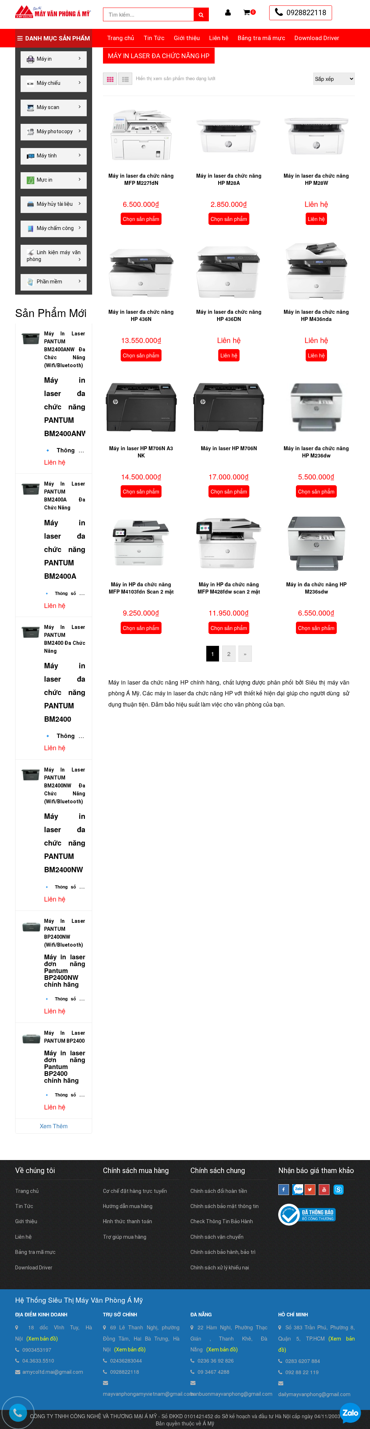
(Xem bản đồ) (42, 1339)
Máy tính (47, 155)
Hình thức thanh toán (127, 1221)
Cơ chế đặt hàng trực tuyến (135, 1191)
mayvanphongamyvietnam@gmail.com (148, 1394)
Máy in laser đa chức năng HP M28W (316, 179)
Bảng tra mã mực (261, 38)
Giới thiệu (187, 38)
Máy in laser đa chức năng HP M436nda (316, 315)
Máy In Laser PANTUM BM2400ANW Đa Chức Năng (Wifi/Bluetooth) (64, 349)
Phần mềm (49, 282)
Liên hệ (218, 38)
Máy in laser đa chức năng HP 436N (141, 315)
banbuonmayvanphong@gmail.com (231, 1394)
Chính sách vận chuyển (217, 1237)
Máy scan (48, 107)
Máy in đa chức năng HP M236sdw (316, 588)
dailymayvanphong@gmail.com (314, 1394)
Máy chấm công (55, 228)
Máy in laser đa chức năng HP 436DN (229, 315)
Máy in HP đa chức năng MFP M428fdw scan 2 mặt (229, 588)
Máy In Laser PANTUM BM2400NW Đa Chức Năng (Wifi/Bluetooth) (64, 785)
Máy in (44, 59)
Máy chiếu (48, 83)
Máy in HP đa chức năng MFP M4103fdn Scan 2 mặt (141, 588)
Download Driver (316, 38)
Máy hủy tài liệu (55, 204)
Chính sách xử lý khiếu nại (219, 1268)
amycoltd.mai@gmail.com (52, 1372)
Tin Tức (153, 38)
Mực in (44, 180)
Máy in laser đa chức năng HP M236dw (316, 451)
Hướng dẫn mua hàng (127, 1206)
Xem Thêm (54, 1126)
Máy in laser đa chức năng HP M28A (229, 179)
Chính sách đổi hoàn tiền (218, 1191)
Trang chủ (120, 38)
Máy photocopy (55, 131)
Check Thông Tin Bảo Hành (221, 1221)
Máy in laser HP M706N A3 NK (141, 451)
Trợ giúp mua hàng (124, 1237)
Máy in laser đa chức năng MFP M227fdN (141, 179)
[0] (246, 12)
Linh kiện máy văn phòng (54, 255)
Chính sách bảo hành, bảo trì (222, 1252)
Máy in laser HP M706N (229, 448)
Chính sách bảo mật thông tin (224, 1206)
